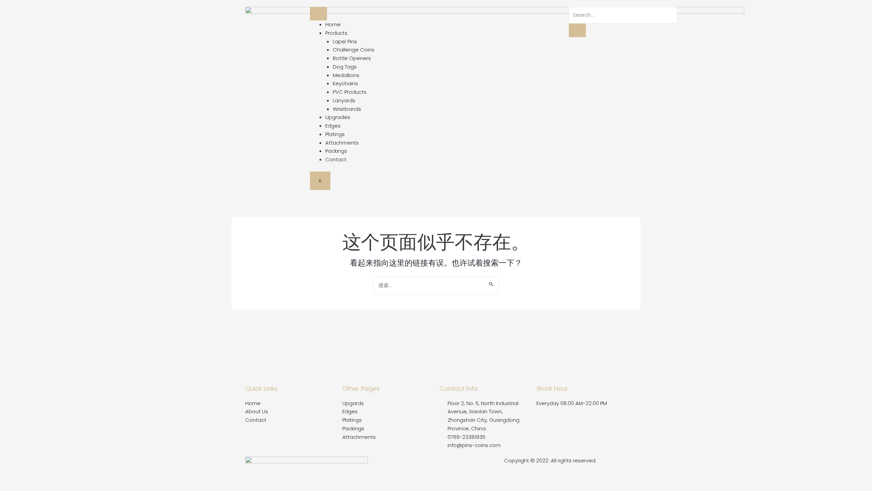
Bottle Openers (352, 58)
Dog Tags (345, 66)
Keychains (345, 83)
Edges (333, 125)
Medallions (346, 75)
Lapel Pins (345, 41)
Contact (335, 159)
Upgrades (337, 117)
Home (333, 24)
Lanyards (344, 100)
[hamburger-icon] (318, 13)
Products (336, 32)
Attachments (342, 142)
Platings (335, 134)
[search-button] (577, 30)
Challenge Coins (353, 49)
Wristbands (347, 109)
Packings (336, 150)
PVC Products (350, 91)
